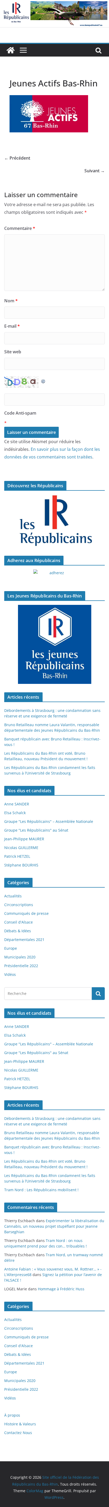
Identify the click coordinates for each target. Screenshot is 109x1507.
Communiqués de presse (26, 913)
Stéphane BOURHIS (21, 865)
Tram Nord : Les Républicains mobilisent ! (41, 1189)
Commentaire (19, 228)
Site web (12, 352)
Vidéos (10, 974)
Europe (10, 948)
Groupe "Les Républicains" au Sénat (36, 830)
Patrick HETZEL (17, 856)
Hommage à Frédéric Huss (61, 1288)
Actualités (13, 895)
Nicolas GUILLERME (21, 847)
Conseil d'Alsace (18, 922)
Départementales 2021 (24, 939)
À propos (12, 1415)
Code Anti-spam (20, 413)
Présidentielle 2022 (21, 965)
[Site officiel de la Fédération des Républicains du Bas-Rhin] (54, 4)
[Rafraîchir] (43, 380)
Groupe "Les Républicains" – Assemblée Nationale (48, 821)
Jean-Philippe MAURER (24, 838)
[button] (49, 113)
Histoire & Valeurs (20, 1423)
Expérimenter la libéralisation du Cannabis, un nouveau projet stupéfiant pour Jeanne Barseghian (54, 1226)
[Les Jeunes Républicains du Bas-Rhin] (54, 644)
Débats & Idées (17, 930)
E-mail (12, 326)
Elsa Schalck (15, 812)
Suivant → (94, 171)
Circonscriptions (18, 904)
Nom (11, 301)
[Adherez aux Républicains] (54, 576)
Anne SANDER (16, 803)
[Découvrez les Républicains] (54, 521)
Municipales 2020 (19, 956)
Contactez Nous (18, 1432)
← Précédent (17, 158)
